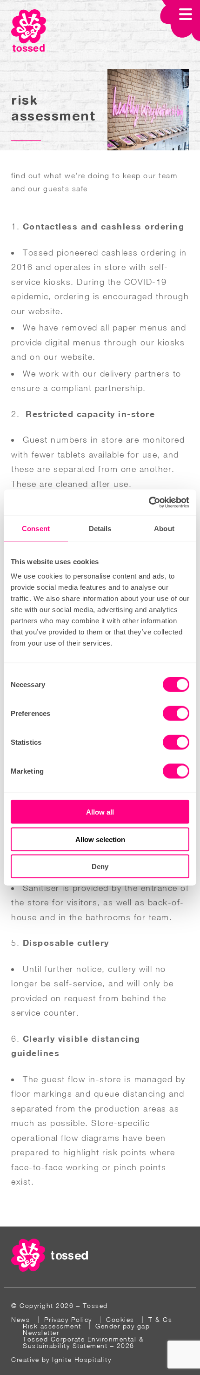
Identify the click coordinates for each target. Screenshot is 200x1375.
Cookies (120, 1319)
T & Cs (160, 1319)
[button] (180, 21)
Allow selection (100, 839)
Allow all (100, 812)
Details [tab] (100, 528)
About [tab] (164, 528)
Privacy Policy (68, 1319)
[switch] (176, 713)
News (20, 1319)
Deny (100, 866)
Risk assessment (52, 1326)
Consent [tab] (36, 528)
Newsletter (41, 1332)
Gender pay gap (122, 1326)
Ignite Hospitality (81, 1359)
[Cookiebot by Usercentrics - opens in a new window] (148, 503)
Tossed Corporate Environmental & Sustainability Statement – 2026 (83, 1342)
